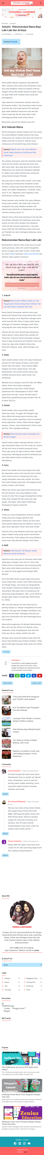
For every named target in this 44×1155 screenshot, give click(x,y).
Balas (5, 794)
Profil (28, 990)
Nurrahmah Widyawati (17, 802)
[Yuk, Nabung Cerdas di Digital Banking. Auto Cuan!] (6, 743)
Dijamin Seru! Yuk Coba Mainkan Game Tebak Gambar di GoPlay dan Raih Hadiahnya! (20, 152)
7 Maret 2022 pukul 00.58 (30, 771)
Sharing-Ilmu (30, 982)
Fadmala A (15, 660)
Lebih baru (7, 683)
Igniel (25, 1152)
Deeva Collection (15, 841)
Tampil (13, 42)
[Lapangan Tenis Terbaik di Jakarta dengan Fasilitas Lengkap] (6, 721)
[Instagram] (24, 1144)
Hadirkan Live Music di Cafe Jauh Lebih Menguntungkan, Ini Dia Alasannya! (26, 753)
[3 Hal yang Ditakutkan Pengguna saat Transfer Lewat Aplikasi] (6, 699)
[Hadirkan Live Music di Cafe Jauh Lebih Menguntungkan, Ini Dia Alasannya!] (6, 754)
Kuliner (6, 982)
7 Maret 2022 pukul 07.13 (30, 841)
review (12, 254)
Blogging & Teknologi (32, 978)
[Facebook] (11, 676)
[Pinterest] (39, 676)
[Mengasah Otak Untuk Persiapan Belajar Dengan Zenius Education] (22, 1119)
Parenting (29, 986)
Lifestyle (6, 652)
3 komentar (29, 34)
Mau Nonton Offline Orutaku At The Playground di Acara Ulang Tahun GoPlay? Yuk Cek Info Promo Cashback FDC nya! (22, 304)
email (36, 950)
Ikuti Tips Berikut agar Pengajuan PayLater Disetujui (26, 708)
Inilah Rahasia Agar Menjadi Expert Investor (26, 730)
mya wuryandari (14, 771)
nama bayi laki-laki (31, 254)
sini (16, 948)
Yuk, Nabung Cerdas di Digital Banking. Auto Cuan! (25, 741)
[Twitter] (17, 676)
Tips (5, 986)
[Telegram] (22, 676)
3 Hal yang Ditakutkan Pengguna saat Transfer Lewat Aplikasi (26, 698)
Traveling (7, 990)
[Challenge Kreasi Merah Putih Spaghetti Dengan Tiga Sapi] (22, 1092)
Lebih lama (36, 683)
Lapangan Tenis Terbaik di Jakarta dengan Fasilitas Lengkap (26, 719)
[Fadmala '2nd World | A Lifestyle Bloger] (22, 3)
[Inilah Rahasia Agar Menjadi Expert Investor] (6, 732)
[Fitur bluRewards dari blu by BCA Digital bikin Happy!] (22, 1064)
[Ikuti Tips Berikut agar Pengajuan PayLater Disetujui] (6, 710)
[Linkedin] (34, 676)
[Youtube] (29, 1144)
